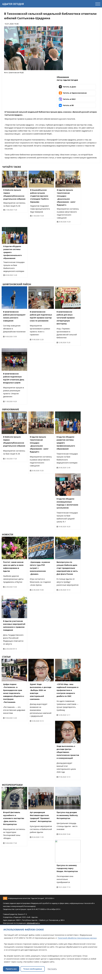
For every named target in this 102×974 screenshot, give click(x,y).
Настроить (52, 969)
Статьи (6, 656)
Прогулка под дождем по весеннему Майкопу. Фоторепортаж (67, 815)
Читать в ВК (68, 105)
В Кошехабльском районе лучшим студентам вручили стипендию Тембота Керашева (39, 196)
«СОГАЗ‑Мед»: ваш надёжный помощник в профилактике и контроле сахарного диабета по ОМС (67, 690)
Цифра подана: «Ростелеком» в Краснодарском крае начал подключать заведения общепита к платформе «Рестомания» (13, 693)
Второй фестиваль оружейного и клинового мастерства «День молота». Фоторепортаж (13, 818)
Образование (63, 77)
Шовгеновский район (16, 284)
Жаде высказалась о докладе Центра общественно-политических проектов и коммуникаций (68, 752)
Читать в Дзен (69, 87)
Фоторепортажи (12, 784)
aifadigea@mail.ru (33, 923)
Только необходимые (32, 969)
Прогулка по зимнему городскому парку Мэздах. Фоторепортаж (67, 868)
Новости (7, 534)
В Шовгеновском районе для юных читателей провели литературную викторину (66, 318)
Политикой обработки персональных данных (77, 938)
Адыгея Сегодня (13, 3)
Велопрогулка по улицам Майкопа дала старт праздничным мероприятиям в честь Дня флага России (67, 568)
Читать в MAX (69, 99)
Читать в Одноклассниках (75, 93)
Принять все (11, 969)
